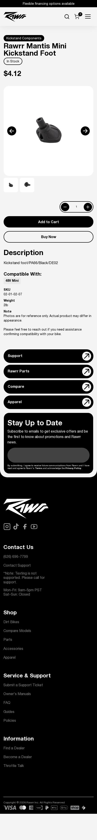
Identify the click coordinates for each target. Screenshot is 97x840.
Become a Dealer (17, 757)
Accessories (13, 649)
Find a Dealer (14, 748)
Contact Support (17, 566)
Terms (38, 468)
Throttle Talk (13, 766)
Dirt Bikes (11, 622)
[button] (10, 131)
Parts (7, 640)
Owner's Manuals (17, 694)
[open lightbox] (48, 131)
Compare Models (17, 631)
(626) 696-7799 (15, 557)
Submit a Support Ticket (23, 685)
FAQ (6, 703)
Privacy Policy (73, 468)
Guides (8, 712)
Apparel (9, 658)
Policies (9, 721)
